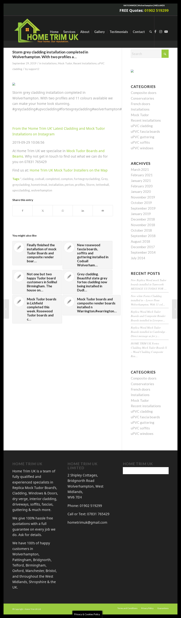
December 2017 (143, 247)
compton (67, 179)
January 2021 (141, 181)
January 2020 (141, 191)
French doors (140, 104)
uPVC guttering (142, 137)
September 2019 (143, 208)
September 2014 (143, 252)
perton (69, 184)
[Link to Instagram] (160, 31)
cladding (28, 179)
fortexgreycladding (87, 179)
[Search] (150, 32)
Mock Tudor (65, 63)
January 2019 (141, 214)
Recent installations (85, 63)
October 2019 (141, 203)
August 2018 (140, 241)
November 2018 (143, 225)
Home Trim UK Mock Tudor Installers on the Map (69, 170)
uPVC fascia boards (145, 131)
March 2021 (140, 169)
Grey (104, 179)
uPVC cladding (142, 126)
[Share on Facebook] (23, 210)
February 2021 (142, 175)
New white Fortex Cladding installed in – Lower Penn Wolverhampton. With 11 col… (148, 300)
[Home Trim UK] (46, 32)
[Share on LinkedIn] (83, 210)
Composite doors (143, 93)
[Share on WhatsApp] (63, 210)
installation (56, 184)
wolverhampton (41, 190)
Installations (49, 63)
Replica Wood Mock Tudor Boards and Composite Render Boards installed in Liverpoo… (148, 316)
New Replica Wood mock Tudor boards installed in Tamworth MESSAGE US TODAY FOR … (149, 284)
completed (52, 179)
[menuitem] (54, 32)
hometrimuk (39, 184)
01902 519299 (156, 10)
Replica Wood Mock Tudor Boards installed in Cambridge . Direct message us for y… (149, 332)
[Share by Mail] (103, 210)
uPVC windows (142, 148)
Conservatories (142, 98)
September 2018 (143, 236)
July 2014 (138, 258)
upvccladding (21, 190)
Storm (90, 184)
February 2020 (142, 186)
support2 (33, 69)
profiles (80, 184)
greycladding (21, 184)
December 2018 (143, 219)
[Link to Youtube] (166, 31)
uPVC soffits (140, 142)
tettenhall (102, 184)
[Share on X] (42, 210)
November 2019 (143, 197)
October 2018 (141, 230)
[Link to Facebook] (155, 31)
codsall (39, 179)
